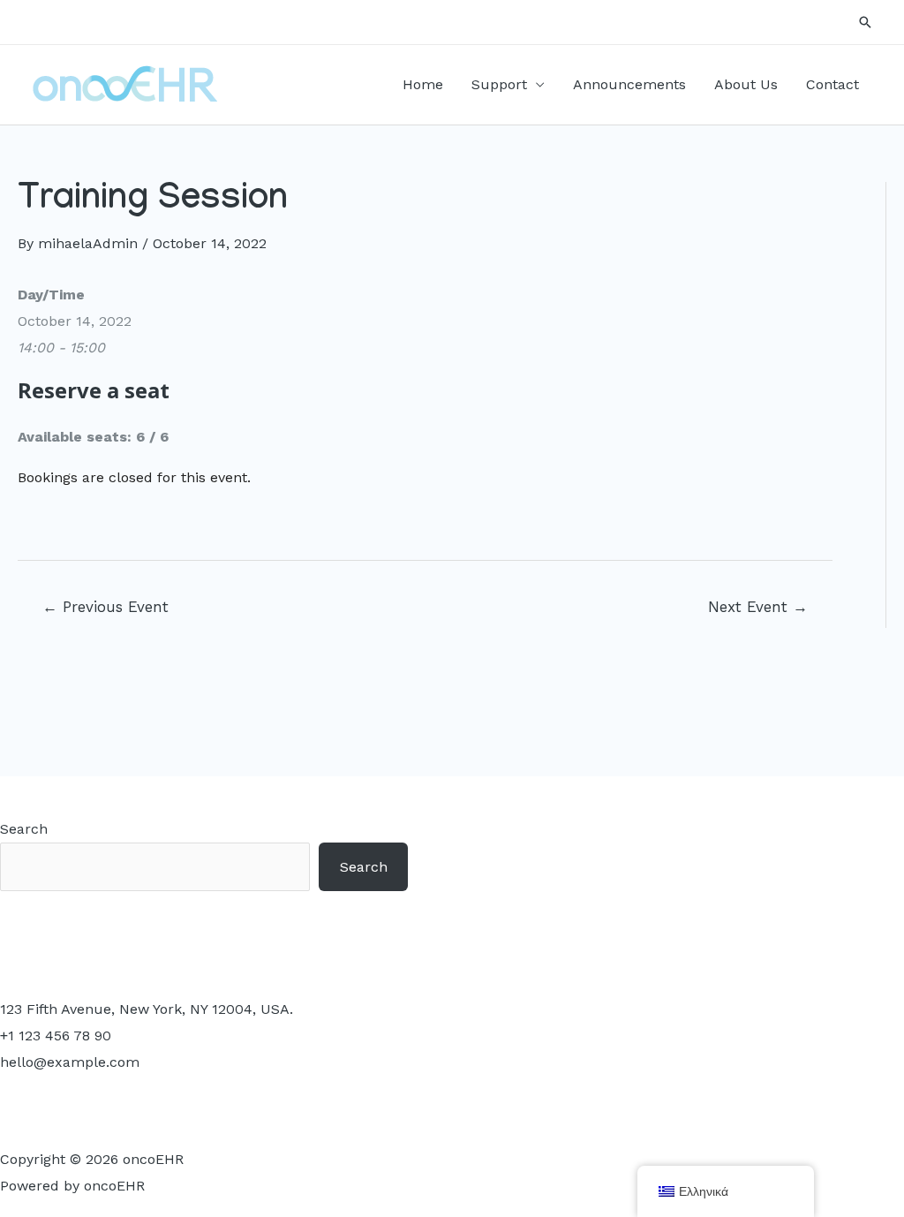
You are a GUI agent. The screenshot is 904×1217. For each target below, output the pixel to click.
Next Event (758, 607)
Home (423, 84)
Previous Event (105, 607)
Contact (832, 84)
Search (24, 828)
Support (499, 84)
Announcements (629, 84)
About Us (746, 84)
